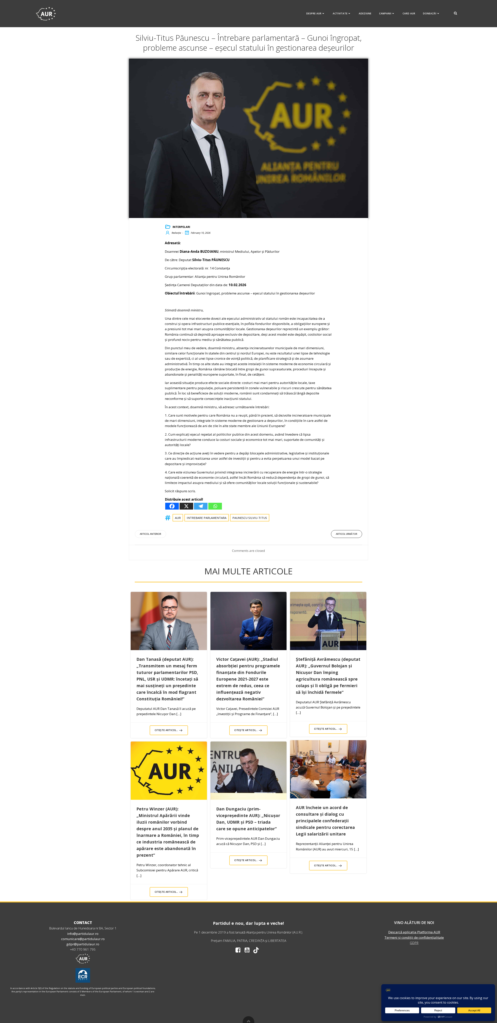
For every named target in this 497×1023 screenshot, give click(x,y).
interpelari (181, 227)
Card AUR (409, 13)
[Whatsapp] (215, 506)
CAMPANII (385, 13)
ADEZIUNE (365, 13)
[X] (186, 506)
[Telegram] (201, 506)
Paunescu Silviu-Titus (249, 518)
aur (178, 518)
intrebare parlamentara (206, 518)
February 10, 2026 (200, 232)
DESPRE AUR (313, 13)
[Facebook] (172, 506)
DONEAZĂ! (429, 13)
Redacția (176, 232)
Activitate (340, 13)
